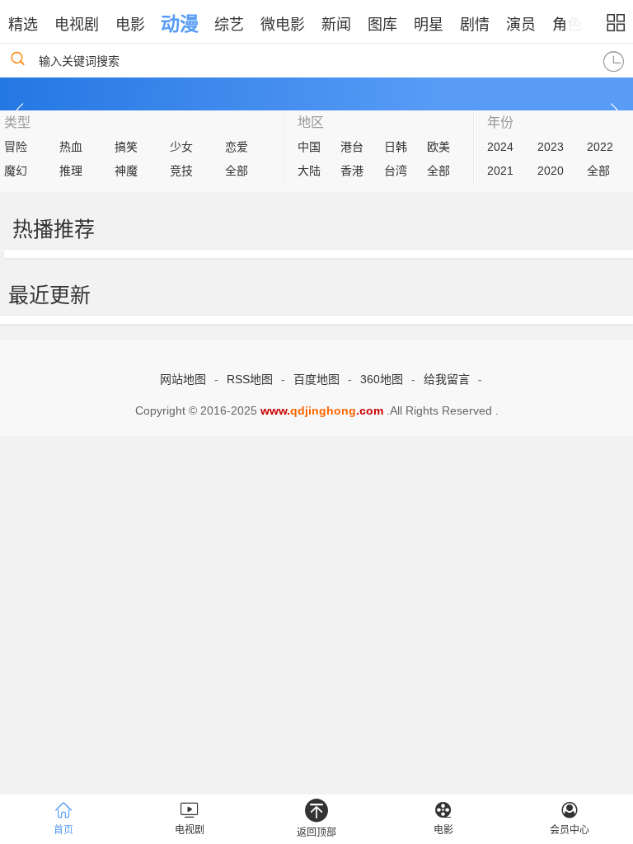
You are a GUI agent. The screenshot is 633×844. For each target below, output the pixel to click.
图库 (382, 24)
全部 (236, 170)
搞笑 (126, 146)
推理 (70, 170)
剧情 (475, 24)
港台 (351, 146)
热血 (70, 146)
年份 (500, 122)
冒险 (15, 146)
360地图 (381, 379)
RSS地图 (250, 379)
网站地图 (183, 379)
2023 (550, 146)
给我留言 (447, 379)
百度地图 (316, 379)
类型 (17, 122)
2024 (500, 146)
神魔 (126, 170)
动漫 (180, 24)
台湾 (395, 170)
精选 (23, 24)
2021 (500, 170)
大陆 (309, 170)
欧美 (438, 146)
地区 (311, 122)
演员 (521, 24)
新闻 (336, 24)
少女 (181, 146)
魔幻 (15, 170)
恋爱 (236, 146)
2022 (600, 146)
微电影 (282, 24)
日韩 (395, 146)
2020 (550, 170)
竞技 (181, 170)
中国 (309, 146)
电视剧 (76, 24)
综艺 (229, 24)
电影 (130, 24)
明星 (428, 24)
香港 (351, 170)
